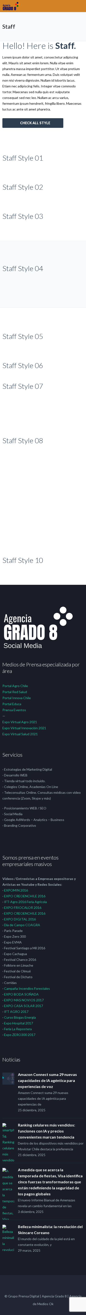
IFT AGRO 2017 (16, 1011)
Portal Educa (11, 704)
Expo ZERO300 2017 (19, 1035)
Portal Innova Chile (16, 698)
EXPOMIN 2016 (16, 890)
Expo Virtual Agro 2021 (19, 722)
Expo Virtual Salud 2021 (20, 734)
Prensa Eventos (14, 710)
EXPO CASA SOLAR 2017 (23, 1006)
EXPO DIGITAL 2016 (20, 919)
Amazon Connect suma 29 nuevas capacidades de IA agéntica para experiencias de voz (47, 1080)
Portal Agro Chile (15, 686)
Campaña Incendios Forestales (27, 988)
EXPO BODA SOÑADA (21, 994)
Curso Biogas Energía (20, 1017)
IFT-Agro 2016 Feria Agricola (25, 902)
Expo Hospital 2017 (18, 1023)
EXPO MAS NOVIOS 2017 (24, 1000)
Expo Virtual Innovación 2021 (24, 728)
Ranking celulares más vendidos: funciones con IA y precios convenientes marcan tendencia (46, 1131)
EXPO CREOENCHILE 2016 (24, 896)
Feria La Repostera (18, 1029)
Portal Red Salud (14, 692)
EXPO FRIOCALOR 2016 (22, 907)
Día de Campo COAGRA (22, 925)
